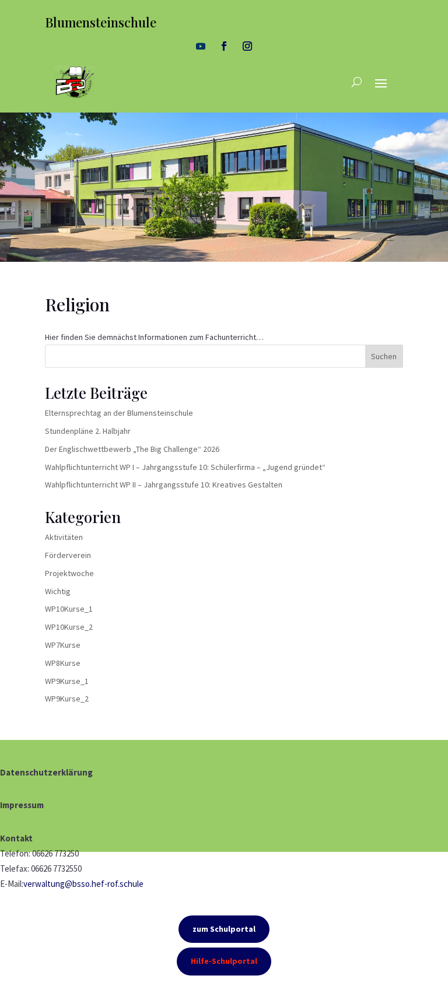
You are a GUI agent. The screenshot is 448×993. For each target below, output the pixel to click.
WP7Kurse (62, 645)
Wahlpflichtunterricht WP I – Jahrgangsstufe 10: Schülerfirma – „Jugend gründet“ (185, 467)
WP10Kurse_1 (69, 608)
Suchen (384, 356)
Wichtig (58, 591)
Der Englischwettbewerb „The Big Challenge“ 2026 (132, 449)
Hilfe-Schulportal (224, 961)
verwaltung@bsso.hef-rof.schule (83, 883)
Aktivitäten (64, 537)
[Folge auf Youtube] (200, 46)
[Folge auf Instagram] (247, 46)
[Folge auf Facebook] (224, 46)
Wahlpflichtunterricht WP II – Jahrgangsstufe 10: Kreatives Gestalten (163, 484)
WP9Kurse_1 (67, 681)
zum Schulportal (224, 929)
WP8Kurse (62, 663)
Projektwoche (69, 573)
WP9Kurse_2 (67, 698)
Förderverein (68, 555)
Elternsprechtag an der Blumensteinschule (119, 413)
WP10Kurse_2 (69, 627)
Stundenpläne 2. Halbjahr (88, 431)
